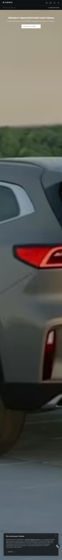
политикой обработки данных (33, 539)
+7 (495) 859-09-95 (53, 8)
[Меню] (58, 3)
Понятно (10, 551)
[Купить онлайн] (46, 3)
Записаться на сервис (29, 26)
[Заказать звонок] (54, 3)
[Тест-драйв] (50, 3)
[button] (56, 536)
